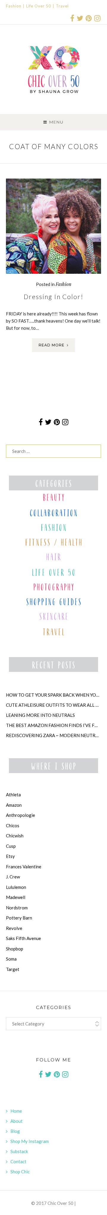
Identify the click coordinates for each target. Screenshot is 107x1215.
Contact (18, 1161)
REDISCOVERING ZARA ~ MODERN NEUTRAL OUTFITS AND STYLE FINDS (53, 735)
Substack (19, 1151)
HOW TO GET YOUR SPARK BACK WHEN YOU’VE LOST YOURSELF (53, 695)
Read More (51, 345)
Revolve (14, 928)
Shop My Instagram (29, 1141)
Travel (62, 6)
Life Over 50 (38, 6)
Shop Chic (20, 1171)
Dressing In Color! (54, 296)
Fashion (13, 6)
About (16, 1121)
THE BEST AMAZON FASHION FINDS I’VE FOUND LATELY (53, 725)
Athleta (13, 794)
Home (16, 1111)
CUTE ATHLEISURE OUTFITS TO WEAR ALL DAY (53, 705)
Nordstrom (17, 907)
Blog (15, 1131)
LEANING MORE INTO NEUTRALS (40, 715)
